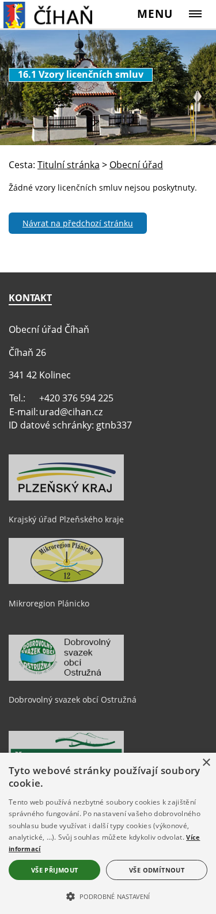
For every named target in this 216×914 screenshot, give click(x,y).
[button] (108, 895)
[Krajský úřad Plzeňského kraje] (66, 497)
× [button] (206, 762)
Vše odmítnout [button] (156, 870)
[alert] (108, 833)
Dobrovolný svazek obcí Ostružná (73, 699)
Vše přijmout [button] (54, 870)
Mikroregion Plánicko (49, 603)
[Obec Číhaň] (61, 14)
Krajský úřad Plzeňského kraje (66, 519)
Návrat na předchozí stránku (77, 223)
